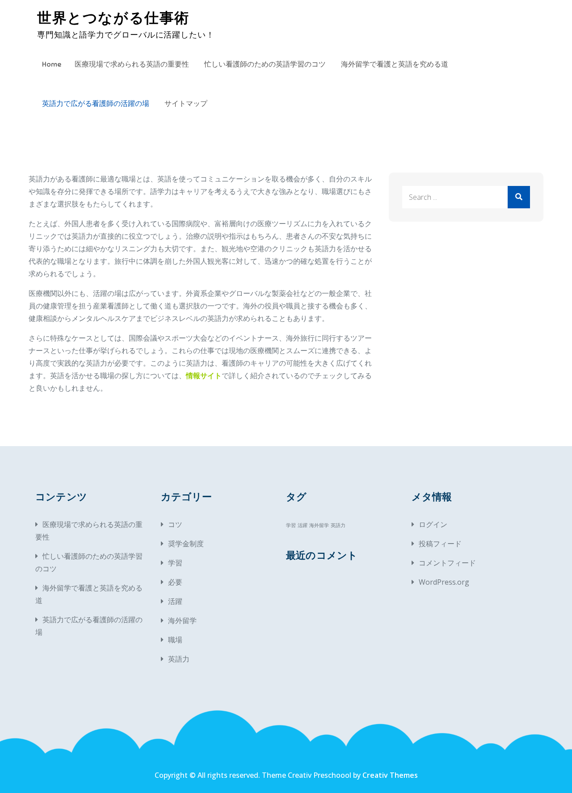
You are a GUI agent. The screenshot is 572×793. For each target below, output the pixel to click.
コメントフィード (447, 563)
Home (51, 64)
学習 (175, 563)
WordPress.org (444, 582)
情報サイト (204, 375)
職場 (175, 640)
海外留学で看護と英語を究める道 (394, 64)
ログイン (433, 524)
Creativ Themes (390, 775)
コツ (175, 524)
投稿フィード (440, 543)
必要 (175, 582)
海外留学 (182, 620)
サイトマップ (185, 103)
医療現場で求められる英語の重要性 (132, 64)
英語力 (178, 659)
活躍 (175, 601)
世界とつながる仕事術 (113, 18)
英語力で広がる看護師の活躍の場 (95, 103)
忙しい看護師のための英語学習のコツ (265, 64)
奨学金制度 (186, 543)
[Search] (519, 197)
